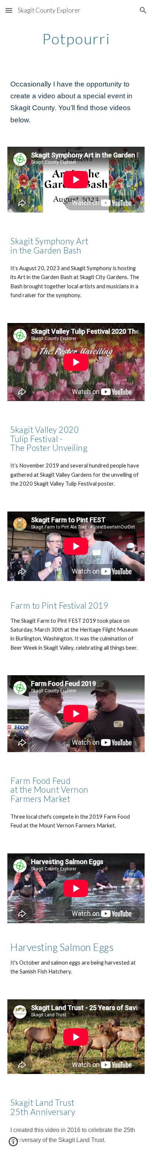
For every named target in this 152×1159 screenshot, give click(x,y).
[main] (76, 39)
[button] (9, 10)
